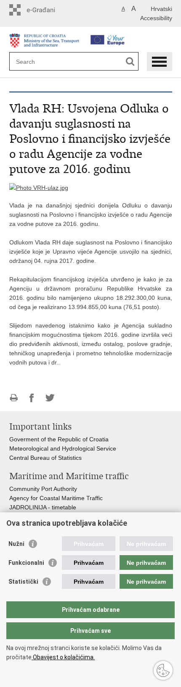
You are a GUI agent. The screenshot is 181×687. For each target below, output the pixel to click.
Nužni (16, 543)
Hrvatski (161, 8)
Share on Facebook (31, 397)
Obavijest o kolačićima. (63, 657)
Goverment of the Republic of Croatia (59, 439)
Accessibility (156, 18)
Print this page (13, 397)
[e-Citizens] (45, 10)
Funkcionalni (26, 562)
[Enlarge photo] (38, 187)
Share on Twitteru (49, 397)
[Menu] (159, 61)
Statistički (23, 581)
